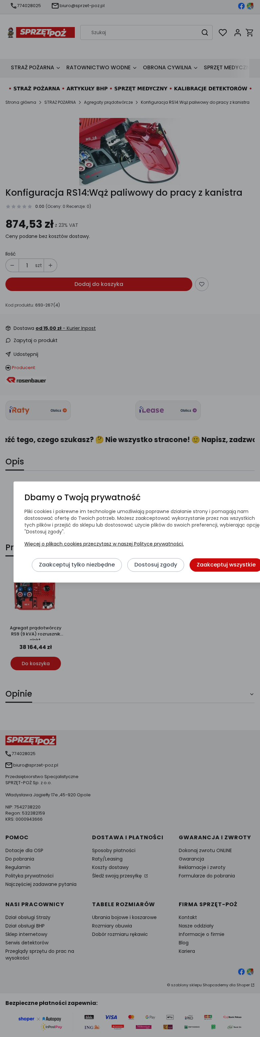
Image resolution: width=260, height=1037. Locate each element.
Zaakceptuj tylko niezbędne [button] (77, 565)
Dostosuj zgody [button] (155, 565)
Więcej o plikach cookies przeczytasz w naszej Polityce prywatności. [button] (104, 544)
